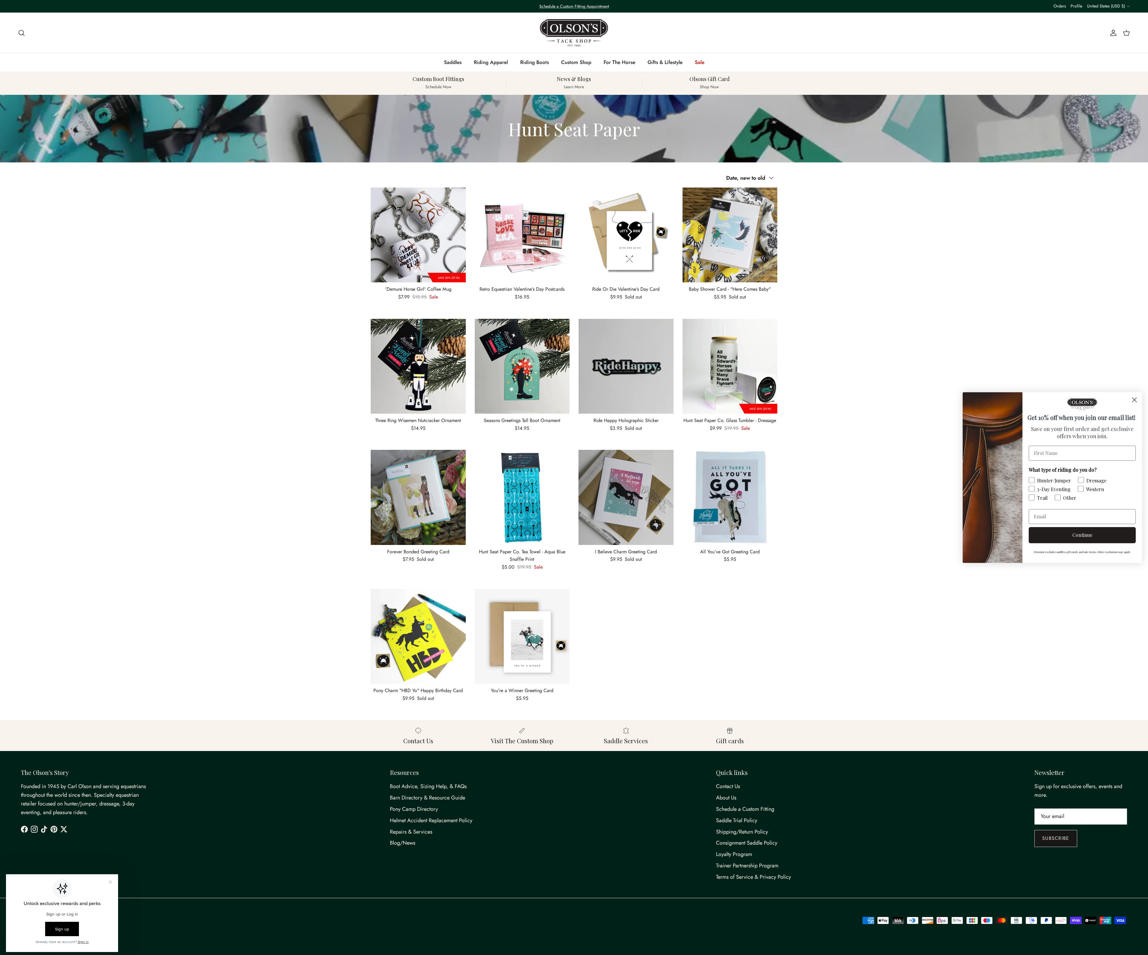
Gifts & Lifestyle (665, 62)
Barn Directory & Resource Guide (427, 798)
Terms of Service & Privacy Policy (753, 877)
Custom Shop (576, 62)
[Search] (21, 32)
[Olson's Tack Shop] (574, 33)
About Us (726, 798)
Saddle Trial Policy (736, 820)
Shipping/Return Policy (742, 832)
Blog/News (402, 843)
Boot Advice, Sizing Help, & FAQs (428, 786)
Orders (1060, 6)
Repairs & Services (411, 832)
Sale (699, 62)
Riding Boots (534, 62)
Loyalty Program (734, 854)
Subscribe (1055, 838)
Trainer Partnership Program (747, 865)
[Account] (1112, 32)
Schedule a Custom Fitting (745, 809)
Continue (1082, 535)
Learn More (629, 9)
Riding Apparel (491, 62)
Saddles (453, 62)
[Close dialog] (1134, 400)
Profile (1076, 6)
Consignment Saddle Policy (746, 843)
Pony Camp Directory (414, 809)
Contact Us (728, 786)
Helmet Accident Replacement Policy (431, 820)
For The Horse (619, 62)
